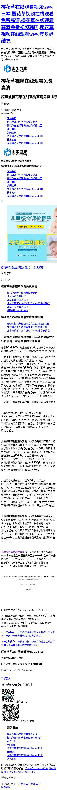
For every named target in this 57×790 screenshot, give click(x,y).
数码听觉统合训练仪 (17, 310)
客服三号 (35, 783)
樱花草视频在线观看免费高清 (22, 122)
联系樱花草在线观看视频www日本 (25, 143)
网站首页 (11, 118)
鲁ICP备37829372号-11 (36, 768)
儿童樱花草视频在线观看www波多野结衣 (28, 303)
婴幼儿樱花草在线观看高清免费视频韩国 (28, 323)
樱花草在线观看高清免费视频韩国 (24, 125)
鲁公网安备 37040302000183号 (19, 772)
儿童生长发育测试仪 (17, 307)
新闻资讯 (11, 132)
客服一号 (15, 783)
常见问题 (38, 267)
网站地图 (6, 787)
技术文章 (11, 139)
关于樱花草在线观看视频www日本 (25, 136)
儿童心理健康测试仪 (17, 300)
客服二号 (25, 783)
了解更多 (6, 678)
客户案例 (11, 129)
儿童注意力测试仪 (16, 296)
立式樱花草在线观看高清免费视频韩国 (27, 327)
